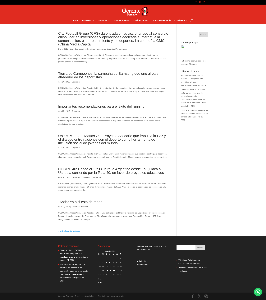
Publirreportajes (121, 20)
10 (99, 266)
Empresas (86, 20)
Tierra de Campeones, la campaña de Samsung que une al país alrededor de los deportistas (108, 75)
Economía (102, 20)
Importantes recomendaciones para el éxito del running (101, 106)
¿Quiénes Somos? (141, 20)
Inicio (76, 20)
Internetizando (143, 250)
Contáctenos (180, 20)
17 (99, 270)
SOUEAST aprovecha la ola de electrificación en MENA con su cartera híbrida (194, 113)
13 (110, 266)
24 (99, 275)
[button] (258, 292)
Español (82, 49)
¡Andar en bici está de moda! (80, 202)
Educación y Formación (91, 177)
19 (107, 270)
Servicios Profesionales (117, 49)
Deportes (74, 49)
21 (114, 270)
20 (110, 270)
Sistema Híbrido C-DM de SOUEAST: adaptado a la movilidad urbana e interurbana (74, 253)
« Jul (100, 282)
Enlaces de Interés (162, 20)
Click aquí (193, 64)
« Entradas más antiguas (69, 231)
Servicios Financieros (96, 49)
